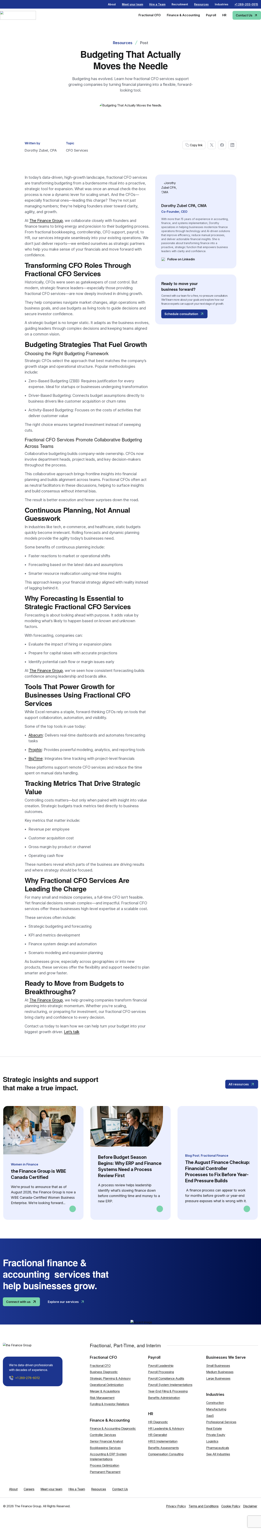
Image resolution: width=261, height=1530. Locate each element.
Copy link (196, 145)
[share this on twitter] (212, 145)
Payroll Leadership (160, 1366)
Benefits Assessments (163, 1448)
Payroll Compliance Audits (166, 1378)
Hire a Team (76, 1489)
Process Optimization (104, 1465)
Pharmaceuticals (217, 1448)
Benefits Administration (164, 1398)
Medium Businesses (219, 1372)
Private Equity (215, 1435)
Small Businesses (218, 1366)
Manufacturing (216, 1409)
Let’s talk (71, 1032)
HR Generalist (157, 1435)
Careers (29, 1489)
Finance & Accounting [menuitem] (183, 15)
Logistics (212, 1441)
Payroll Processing (161, 1372)
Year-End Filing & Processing (168, 1391)
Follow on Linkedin (178, 259)
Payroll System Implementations (170, 1385)
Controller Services (103, 1435)
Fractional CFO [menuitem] (150, 15)
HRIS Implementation (163, 1441)
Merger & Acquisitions (105, 1391)
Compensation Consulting (165, 1454)
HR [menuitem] (224, 15)
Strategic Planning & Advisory (110, 1378)
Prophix (35, 749)
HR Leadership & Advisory (166, 1428)
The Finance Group (46, 220)
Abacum (35, 735)
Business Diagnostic (104, 1372)
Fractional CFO (100, 1366)
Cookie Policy (230, 1506)
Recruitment (180, 4)
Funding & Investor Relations (109, 1404)
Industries (221, 4)
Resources (122, 43)
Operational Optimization (107, 1385)
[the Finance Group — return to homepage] (24, 15)
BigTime (35, 758)
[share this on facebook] (222, 145)
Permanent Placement (105, 1472)
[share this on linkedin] (232, 145)
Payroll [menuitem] (211, 15)
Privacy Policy (176, 1506)
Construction (215, 1403)
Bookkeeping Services (105, 1448)
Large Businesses (218, 1378)
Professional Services (221, 1422)
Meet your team (51, 1489)
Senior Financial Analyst (106, 1441)
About (112, 4)
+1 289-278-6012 (27, 1378)
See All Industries (218, 1454)
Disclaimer (250, 1506)
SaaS (210, 1416)
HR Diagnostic (158, 1422)
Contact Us (120, 1489)
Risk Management (102, 1398)
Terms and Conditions (204, 1506)
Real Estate (214, 1428)
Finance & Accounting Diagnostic (113, 1428)
